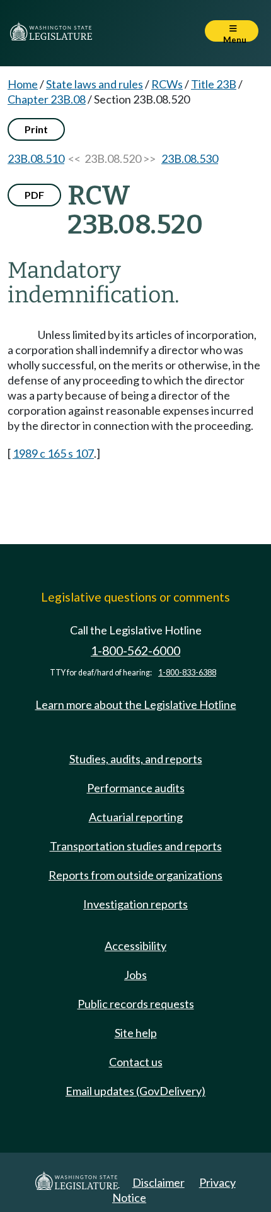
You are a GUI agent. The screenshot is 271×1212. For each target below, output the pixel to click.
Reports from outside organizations (135, 875)
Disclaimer (158, 1182)
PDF (34, 195)
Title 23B (213, 84)
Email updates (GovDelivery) (135, 1091)
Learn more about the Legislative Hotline (135, 704)
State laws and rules (94, 84)
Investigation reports (135, 904)
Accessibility (135, 946)
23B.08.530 (189, 158)
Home (23, 84)
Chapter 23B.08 (47, 99)
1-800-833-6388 (187, 672)
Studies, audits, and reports (135, 759)
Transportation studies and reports (136, 846)
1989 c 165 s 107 (53, 453)
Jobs (135, 975)
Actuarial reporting (136, 817)
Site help (136, 1033)
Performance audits (136, 788)
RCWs (167, 84)
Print (36, 129)
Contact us (136, 1062)
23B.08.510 (36, 158)
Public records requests (136, 1004)
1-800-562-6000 (135, 650)
